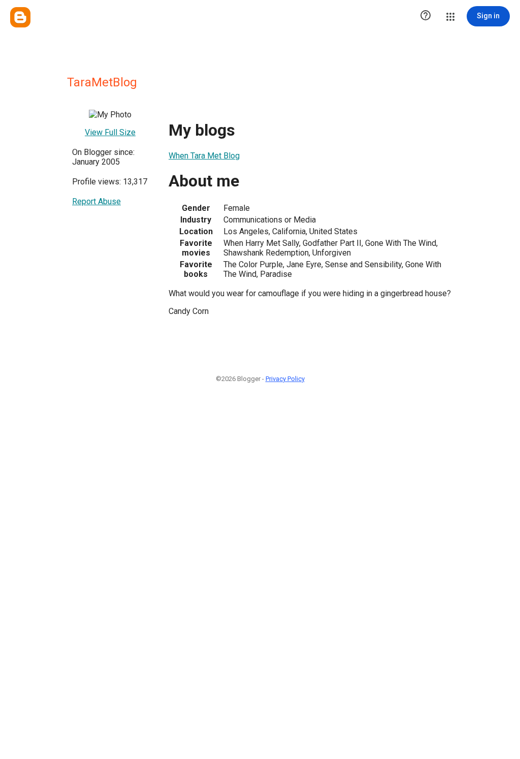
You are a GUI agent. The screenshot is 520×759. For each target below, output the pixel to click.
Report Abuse (96, 201)
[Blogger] (20, 17)
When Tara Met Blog (204, 156)
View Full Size (110, 132)
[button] (425, 16)
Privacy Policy (285, 379)
